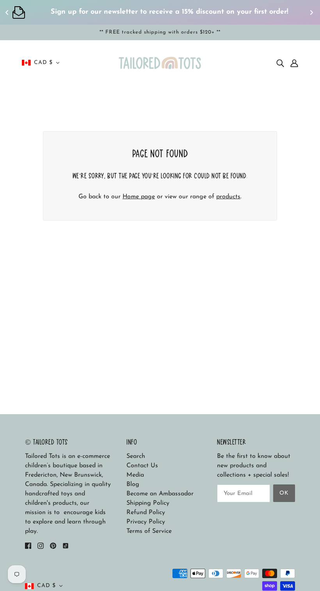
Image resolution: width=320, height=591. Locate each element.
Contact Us (142, 466)
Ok (284, 493)
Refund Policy (145, 512)
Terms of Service (149, 531)
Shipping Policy (147, 503)
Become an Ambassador (160, 494)
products (228, 197)
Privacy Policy (145, 522)
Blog (132, 484)
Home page (139, 197)
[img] (280, 63)
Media (135, 475)
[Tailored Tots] (160, 62)
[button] (41, 63)
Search (135, 456)
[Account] (294, 63)
